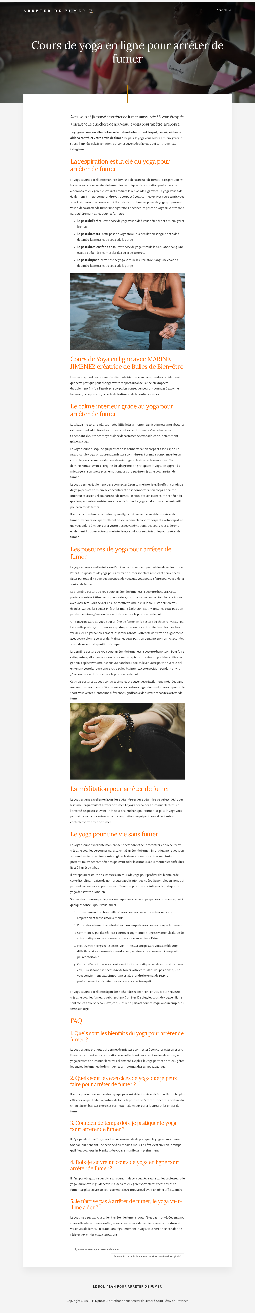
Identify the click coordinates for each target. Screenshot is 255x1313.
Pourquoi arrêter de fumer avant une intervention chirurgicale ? (147, 1256)
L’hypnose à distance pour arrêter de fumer (96, 1249)
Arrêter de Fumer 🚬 (59, 11)
